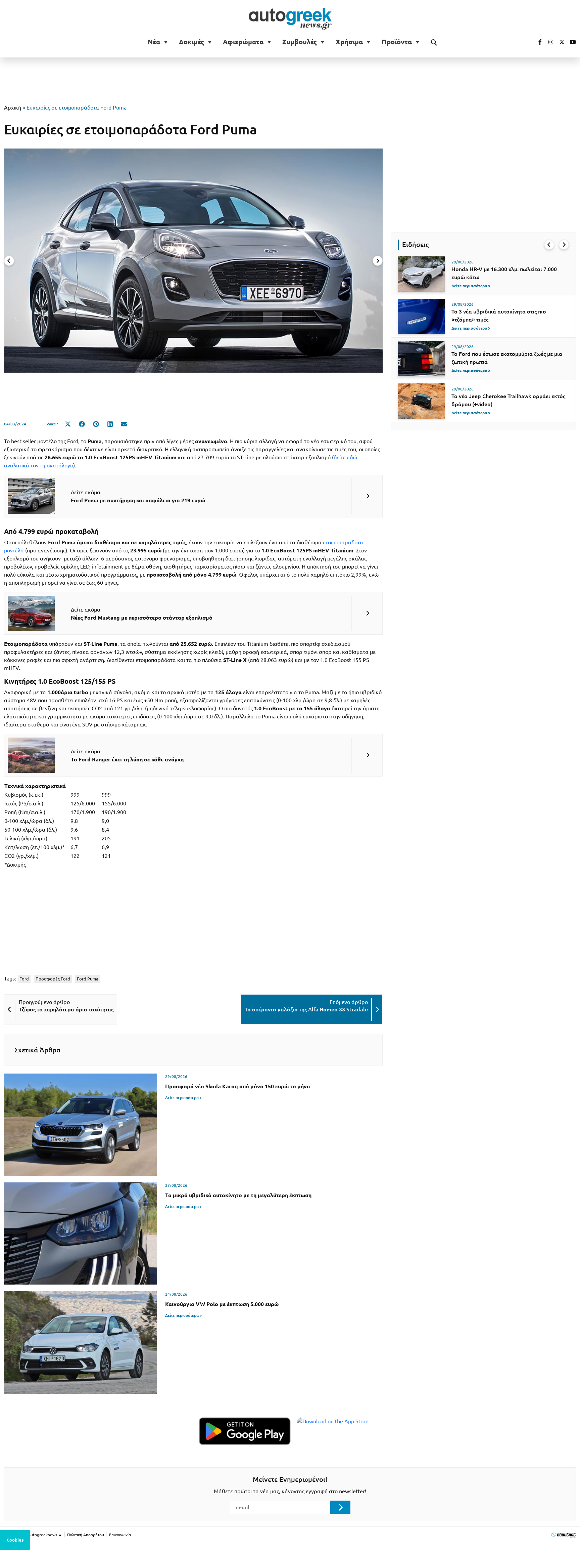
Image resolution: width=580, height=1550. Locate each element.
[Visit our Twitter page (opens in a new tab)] (559, 42)
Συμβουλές (299, 42)
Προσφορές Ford (53, 978)
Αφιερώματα (243, 42)
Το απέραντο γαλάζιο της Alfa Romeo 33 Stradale (306, 1009)
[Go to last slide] (549, 245)
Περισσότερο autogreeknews (31, 1535)
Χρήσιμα (349, 42)
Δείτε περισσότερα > (183, 1097)
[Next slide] (378, 261)
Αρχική (12, 107)
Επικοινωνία (120, 1535)
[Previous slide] (9, 261)
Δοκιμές (191, 42)
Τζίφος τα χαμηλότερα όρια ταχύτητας (66, 1009)
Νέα (154, 42)
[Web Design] (563, 1535)
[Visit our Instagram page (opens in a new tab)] (548, 42)
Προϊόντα (397, 42)
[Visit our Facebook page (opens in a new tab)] (537, 42)
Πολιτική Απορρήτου (85, 1535)
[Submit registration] (340, 1507)
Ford (24, 978)
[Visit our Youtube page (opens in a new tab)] (571, 42)
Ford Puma (87, 978)
